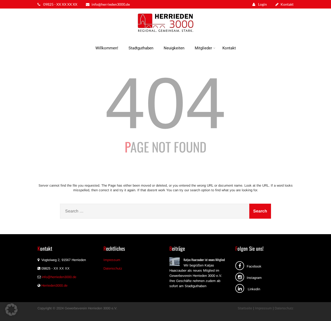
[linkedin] (239, 288)
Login (262, 4)
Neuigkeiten (174, 48)
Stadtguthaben (141, 48)
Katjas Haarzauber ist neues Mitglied (204, 259)
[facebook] (239, 265)
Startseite (245, 308)
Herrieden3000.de (54, 285)
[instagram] (239, 277)
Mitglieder (203, 48)
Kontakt (287, 4)
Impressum (111, 260)
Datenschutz (112, 268)
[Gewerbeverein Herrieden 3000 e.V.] (165, 33)
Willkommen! (106, 48)
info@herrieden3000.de (111, 4)
